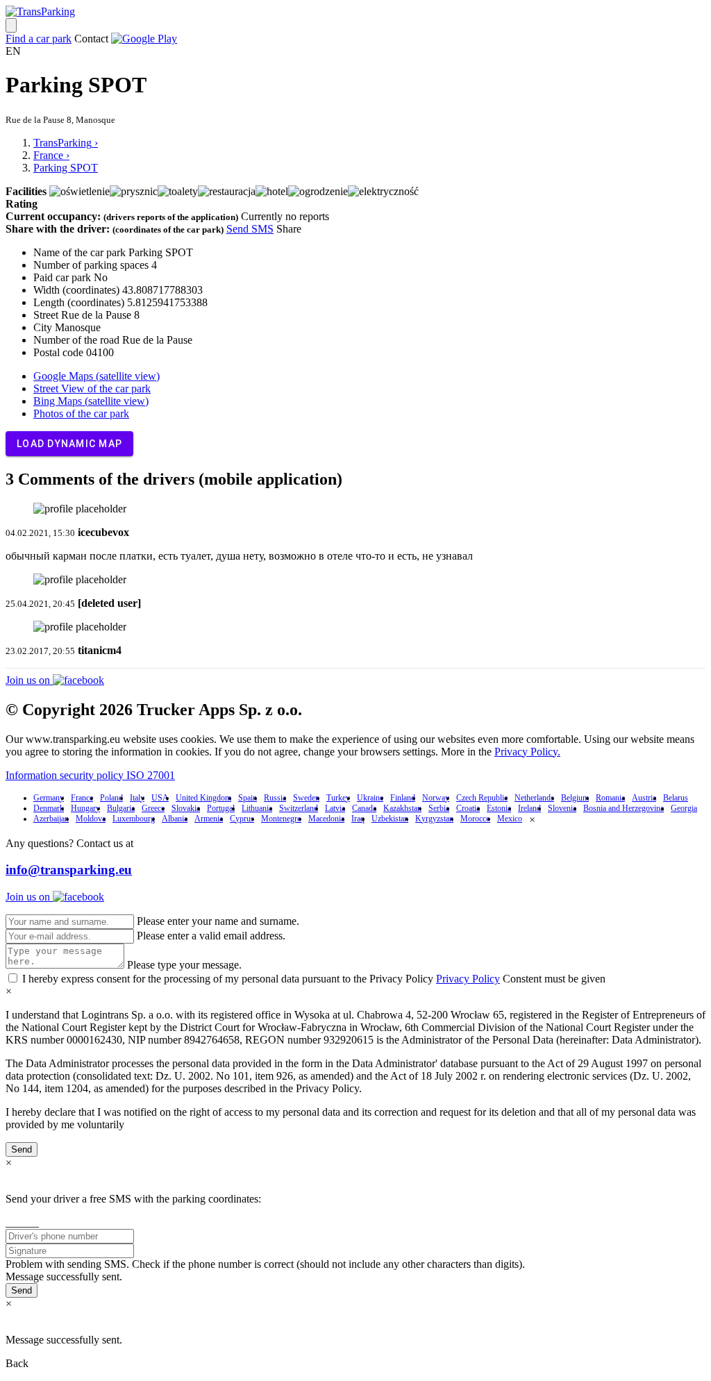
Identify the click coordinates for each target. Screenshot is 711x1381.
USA (160, 798)
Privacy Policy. (527, 752)
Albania (174, 818)
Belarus (675, 798)
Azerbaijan (51, 818)
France (82, 798)
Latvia (335, 808)
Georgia (684, 808)
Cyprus (242, 818)
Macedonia (326, 818)
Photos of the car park (81, 413)
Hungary (85, 808)
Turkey (338, 798)
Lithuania (257, 808)
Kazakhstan (402, 808)
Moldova (91, 818)
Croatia (468, 808)
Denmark (48, 808)
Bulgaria (121, 808)
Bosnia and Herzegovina (623, 808)
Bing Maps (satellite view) (91, 401)
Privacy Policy (468, 979)
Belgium (575, 798)
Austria (644, 798)
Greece (153, 808)
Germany (48, 798)
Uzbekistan (389, 818)
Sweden (306, 798)
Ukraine (370, 798)
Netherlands (534, 798)
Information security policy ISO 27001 (90, 775)
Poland (111, 798)
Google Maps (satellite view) (96, 376)
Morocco (475, 818)
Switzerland (298, 808)
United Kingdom (203, 798)
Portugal (221, 808)
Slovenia (562, 808)
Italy (137, 798)
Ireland (529, 808)
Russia (275, 798)
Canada (364, 808)
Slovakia (186, 808)
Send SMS (250, 229)
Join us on (29, 680)
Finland (402, 798)
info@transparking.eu (69, 869)
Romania (610, 798)
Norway (435, 798)
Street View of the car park (92, 388)
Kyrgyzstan (434, 818)
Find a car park (39, 38)
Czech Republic (482, 798)
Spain (247, 798)
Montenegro (281, 818)
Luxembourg (133, 818)
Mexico (509, 818)
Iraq (358, 818)
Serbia (438, 808)
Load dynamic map (69, 443)
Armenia (208, 818)
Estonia (499, 808)
